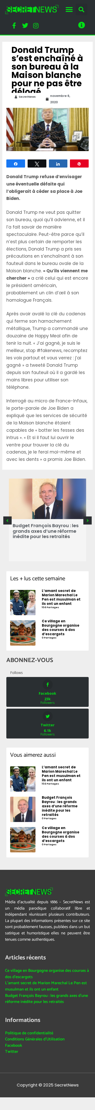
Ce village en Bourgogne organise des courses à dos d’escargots (47, 973)
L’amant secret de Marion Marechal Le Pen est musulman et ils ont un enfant (46, 986)
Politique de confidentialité (29, 1033)
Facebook (13, 1045)
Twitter (11, 1051)
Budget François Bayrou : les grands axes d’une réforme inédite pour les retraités (46, 531)
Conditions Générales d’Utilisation (35, 1039)
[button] (69, 9)
